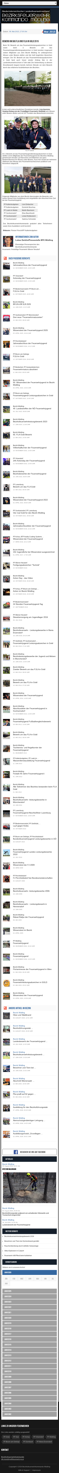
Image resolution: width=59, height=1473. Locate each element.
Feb (14, 1279)
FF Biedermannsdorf (20, 602)
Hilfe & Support (24, 1470)
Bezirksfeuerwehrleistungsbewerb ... (28, 1054)
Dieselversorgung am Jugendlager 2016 (30, 617)
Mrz (21, 1279)
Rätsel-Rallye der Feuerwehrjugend (28, 917)
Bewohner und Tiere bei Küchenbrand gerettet (21, 1241)
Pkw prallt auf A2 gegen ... (24, 1094)
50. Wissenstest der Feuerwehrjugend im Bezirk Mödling (34, 383)
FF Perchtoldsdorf (19, 341)
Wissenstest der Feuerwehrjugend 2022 (30, 500)
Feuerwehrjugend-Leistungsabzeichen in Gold (33, 395)
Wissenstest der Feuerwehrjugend (28, 539)
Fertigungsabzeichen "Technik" (26, 565)
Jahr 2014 (7, 1350)
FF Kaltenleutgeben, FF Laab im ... (26, 758)
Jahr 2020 (7, 1318)
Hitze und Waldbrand (22, 1015)
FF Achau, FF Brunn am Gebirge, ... (26, 589)
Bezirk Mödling (18, 263)
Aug (6, 1283)
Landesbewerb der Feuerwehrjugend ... (30, 1041)
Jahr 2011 (7, 1366)
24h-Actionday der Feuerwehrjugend (29, 461)
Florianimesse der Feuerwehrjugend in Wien (32, 969)
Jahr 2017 (7, 1334)
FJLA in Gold (18, 291)
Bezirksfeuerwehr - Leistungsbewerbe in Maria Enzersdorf (33, 631)
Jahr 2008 (7, 1382)
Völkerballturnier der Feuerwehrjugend (30, 448)
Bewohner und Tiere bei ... (24, 1068)
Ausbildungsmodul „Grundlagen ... (28, 1133)
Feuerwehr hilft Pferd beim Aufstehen (18, 1256)
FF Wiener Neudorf (20, 563)
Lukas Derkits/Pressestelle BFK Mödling (34, 240)
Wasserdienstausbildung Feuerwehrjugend (31, 760)
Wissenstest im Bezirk (22, 930)
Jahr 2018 (7, 1328)
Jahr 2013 (7, 1355)
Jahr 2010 (7, 1371)
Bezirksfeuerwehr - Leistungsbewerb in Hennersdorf (30, 905)
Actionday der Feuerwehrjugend (27, 278)
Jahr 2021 (7, 1312)
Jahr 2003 (7, 1409)
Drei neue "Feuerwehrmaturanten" (28, 317)
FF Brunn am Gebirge (21, 354)
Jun (45, 1279)
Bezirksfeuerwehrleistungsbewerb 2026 (19, 1236)
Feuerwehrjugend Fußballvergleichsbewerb (32, 721)
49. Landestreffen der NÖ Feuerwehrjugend (32, 408)
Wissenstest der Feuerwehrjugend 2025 (30, 330)
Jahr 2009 (7, 1377)
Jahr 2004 (7, 1403)
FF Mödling (17, 941)
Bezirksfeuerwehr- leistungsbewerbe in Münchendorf (30, 801)
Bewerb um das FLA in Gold (25, 682)
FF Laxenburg (18, 485)
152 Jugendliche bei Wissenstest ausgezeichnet (34, 552)
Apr (30, 1279)
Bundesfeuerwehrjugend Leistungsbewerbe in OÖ (34, 839)
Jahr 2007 (7, 1387)
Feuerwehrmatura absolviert (25, 369)
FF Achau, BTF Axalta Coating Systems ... (28, 537)
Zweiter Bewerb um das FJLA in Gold (29, 669)
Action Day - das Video (23, 578)
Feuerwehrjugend (20, 943)
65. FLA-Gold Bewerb (22, 434)
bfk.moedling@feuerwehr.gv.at (12, 1459)
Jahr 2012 (7, 1360)
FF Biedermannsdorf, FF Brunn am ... (26, 289)
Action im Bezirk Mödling (23, 591)
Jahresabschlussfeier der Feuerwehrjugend (32, 526)
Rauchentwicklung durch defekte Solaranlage (21, 1246)
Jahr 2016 (7, 1339)
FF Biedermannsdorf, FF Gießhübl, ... (26, 824)
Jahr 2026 (7, 1272)
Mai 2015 (49, 31)
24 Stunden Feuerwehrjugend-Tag (28, 604)
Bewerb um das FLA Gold (24, 487)
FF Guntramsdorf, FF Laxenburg (25, 511)
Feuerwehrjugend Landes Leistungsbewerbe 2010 (32, 853)
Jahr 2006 (7, 1393)
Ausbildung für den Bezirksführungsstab (30, 1107)
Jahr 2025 (7, 1291)
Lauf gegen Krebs (21, 826)
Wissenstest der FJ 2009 (24, 865)
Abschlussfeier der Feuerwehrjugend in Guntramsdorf (30, 709)
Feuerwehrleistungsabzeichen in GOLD (30, 982)
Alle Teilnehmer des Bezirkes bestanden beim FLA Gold (35, 788)
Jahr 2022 (7, 1307)
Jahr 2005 (7, 1398)
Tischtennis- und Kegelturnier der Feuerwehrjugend (27, 748)
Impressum (36, 1470)
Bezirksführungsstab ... (23, 1028)
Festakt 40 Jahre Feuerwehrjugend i (29, 774)
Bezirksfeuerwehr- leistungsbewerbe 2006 (31, 891)
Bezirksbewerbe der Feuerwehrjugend (29, 474)
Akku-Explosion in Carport (14, 1251)
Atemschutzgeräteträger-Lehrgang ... (29, 1120)
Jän (6, 1279)
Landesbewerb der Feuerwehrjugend (16, 1225)
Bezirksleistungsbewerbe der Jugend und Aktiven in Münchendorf (34, 657)
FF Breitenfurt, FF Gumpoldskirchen (26, 367)
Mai (37, 1279)
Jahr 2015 (7, 1344)
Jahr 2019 (7, 1323)
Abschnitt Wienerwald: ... (23, 1081)
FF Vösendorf (18, 276)
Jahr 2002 (7, 1414)
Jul (53, 1279)
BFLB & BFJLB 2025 (22, 304)
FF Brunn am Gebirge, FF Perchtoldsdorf (28, 837)
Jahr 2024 (7, 1296)
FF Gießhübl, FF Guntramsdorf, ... (25, 641)
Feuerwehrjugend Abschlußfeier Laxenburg (32, 813)
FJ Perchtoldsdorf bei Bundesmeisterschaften (33, 878)
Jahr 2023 (7, 1302)
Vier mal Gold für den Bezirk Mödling (29, 513)
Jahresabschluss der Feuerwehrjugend (30, 265)
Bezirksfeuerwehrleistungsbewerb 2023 (30, 421)
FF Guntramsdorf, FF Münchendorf (26, 315)
